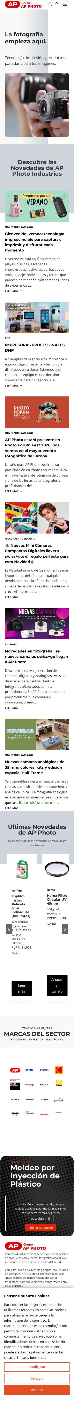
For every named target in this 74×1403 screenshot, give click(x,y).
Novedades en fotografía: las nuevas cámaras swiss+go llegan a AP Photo (36, 656)
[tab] (22, 1006)
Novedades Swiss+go (19, 227)
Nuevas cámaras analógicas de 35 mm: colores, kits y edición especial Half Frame (34, 767)
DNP (7, 338)
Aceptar (37, 1390)
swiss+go (11, 644)
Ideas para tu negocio (20, 538)
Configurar (37, 1367)
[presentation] (37, 206)
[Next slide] (65, 929)
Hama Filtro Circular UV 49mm (22, 899)
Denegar (37, 1378)
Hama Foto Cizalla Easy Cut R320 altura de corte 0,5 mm (57, 905)
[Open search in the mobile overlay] (50, 4)
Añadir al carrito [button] (22, 985)
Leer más (13, 291)
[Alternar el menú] (65, 4)
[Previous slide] (9, 929)
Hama (16, 890)
